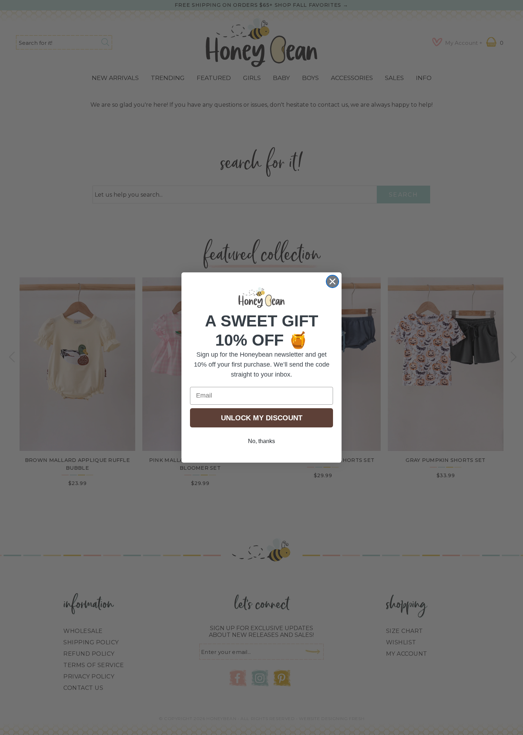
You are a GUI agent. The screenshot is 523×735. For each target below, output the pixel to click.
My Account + (463, 42)
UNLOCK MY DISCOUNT (261, 418)
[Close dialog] (332, 281)
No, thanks (261, 441)
